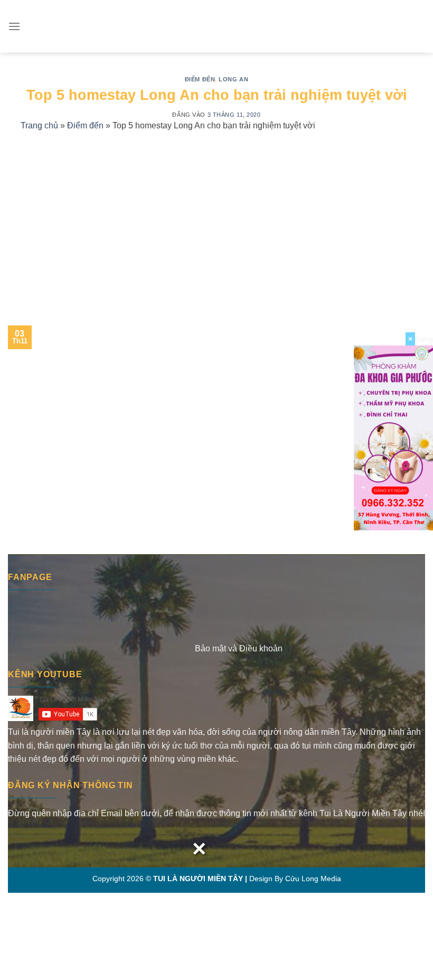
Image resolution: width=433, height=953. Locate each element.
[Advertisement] (216, 217)
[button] (14, 26)
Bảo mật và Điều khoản (239, 648)
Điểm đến (200, 79)
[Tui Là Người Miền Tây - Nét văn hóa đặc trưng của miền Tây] (216, 26)
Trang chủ (39, 125)
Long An (233, 79)
